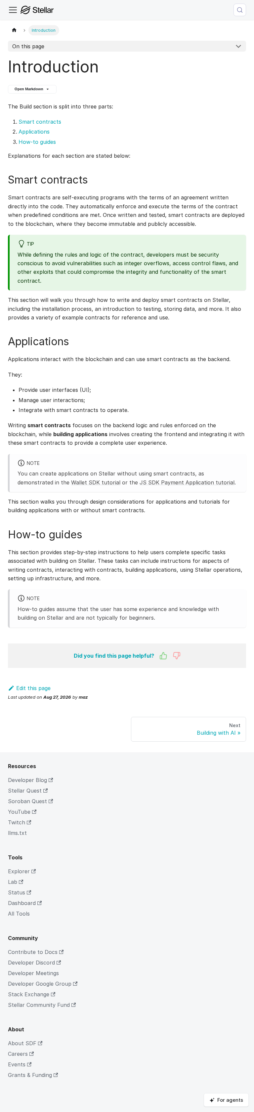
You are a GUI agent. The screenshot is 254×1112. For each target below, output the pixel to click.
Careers (18, 1053)
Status (16, 892)
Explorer (19, 871)
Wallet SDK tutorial (95, 482)
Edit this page (33, 688)
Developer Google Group (39, 983)
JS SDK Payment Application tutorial (187, 482)
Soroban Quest (27, 801)
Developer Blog (27, 780)
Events (16, 1064)
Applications (34, 131)
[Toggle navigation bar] (13, 10)
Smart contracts (40, 121)
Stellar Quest (25, 790)
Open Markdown (29, 89)
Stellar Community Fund (39, 1005)
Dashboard (22, 903)
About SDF (22, 1043)
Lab (12, 882)
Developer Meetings (33, 973)
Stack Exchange (28, 994)
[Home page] (14, 30)
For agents (230, 1100)
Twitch (16, 822)
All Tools (19, 913)
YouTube (19, 811)
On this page (28, 46)
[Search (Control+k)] (239, 10)
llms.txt (17, 833)
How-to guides (37, 142)
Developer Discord (31, 962)
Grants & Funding (30, 1075)
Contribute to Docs (33, 952)
